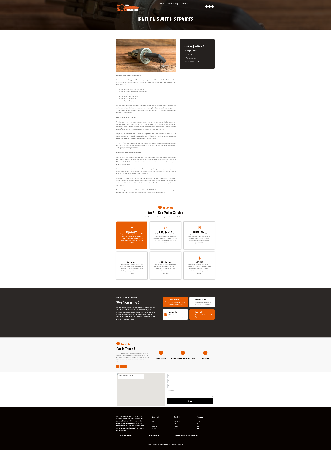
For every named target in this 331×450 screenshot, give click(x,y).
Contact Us (185, 4)
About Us (161, 4)
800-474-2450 (161, 358)
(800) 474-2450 (154, 435)
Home (153, 4)
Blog (176, 4)
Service (170, 4)
